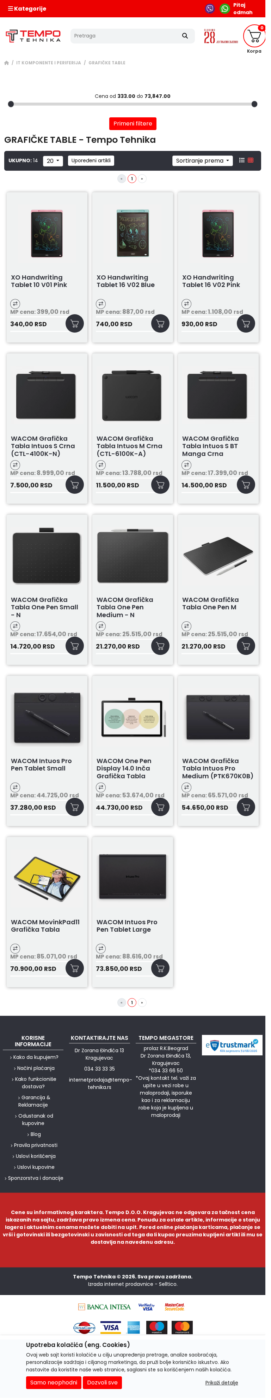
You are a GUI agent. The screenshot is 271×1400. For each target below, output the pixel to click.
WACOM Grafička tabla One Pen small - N (44, 607)
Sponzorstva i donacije (35, 1178)
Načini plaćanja (36, 1068)
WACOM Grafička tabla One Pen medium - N (125, 607)
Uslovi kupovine (36, 1167)
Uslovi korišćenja (36, 1156)
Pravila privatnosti (35, 1145)
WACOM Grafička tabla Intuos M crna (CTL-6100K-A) (129, 446)
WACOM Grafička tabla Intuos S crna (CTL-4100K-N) (43, 446)
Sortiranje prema (200, 161)
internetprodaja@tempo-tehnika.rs (100, 1083)
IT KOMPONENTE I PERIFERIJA (48, 63)
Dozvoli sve (102, 1382)
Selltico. (168, 1284)
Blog (36, 1134)
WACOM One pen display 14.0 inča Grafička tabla (124, 768)
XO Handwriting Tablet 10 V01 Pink (39, 281)
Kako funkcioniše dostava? (35, 1083)
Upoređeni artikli (91, 160)
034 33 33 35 (99, 1068)
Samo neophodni (53, 1382)
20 (51, 161)
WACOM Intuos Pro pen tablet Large (127, 926)
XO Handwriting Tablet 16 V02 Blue (126, 281)
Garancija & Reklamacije (34, 1101)
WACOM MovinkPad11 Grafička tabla (45, 926)
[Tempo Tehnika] (33, 36)
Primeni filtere (132, 123)
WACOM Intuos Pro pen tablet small (41, 765)
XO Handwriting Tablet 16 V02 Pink (211, 281)
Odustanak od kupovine (35, 1119)
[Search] (185, 36)
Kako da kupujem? (35, 1057)
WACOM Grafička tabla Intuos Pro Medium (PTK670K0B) (218, 768)
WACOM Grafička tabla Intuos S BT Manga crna (210, 446)
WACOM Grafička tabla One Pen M (210, 604)
